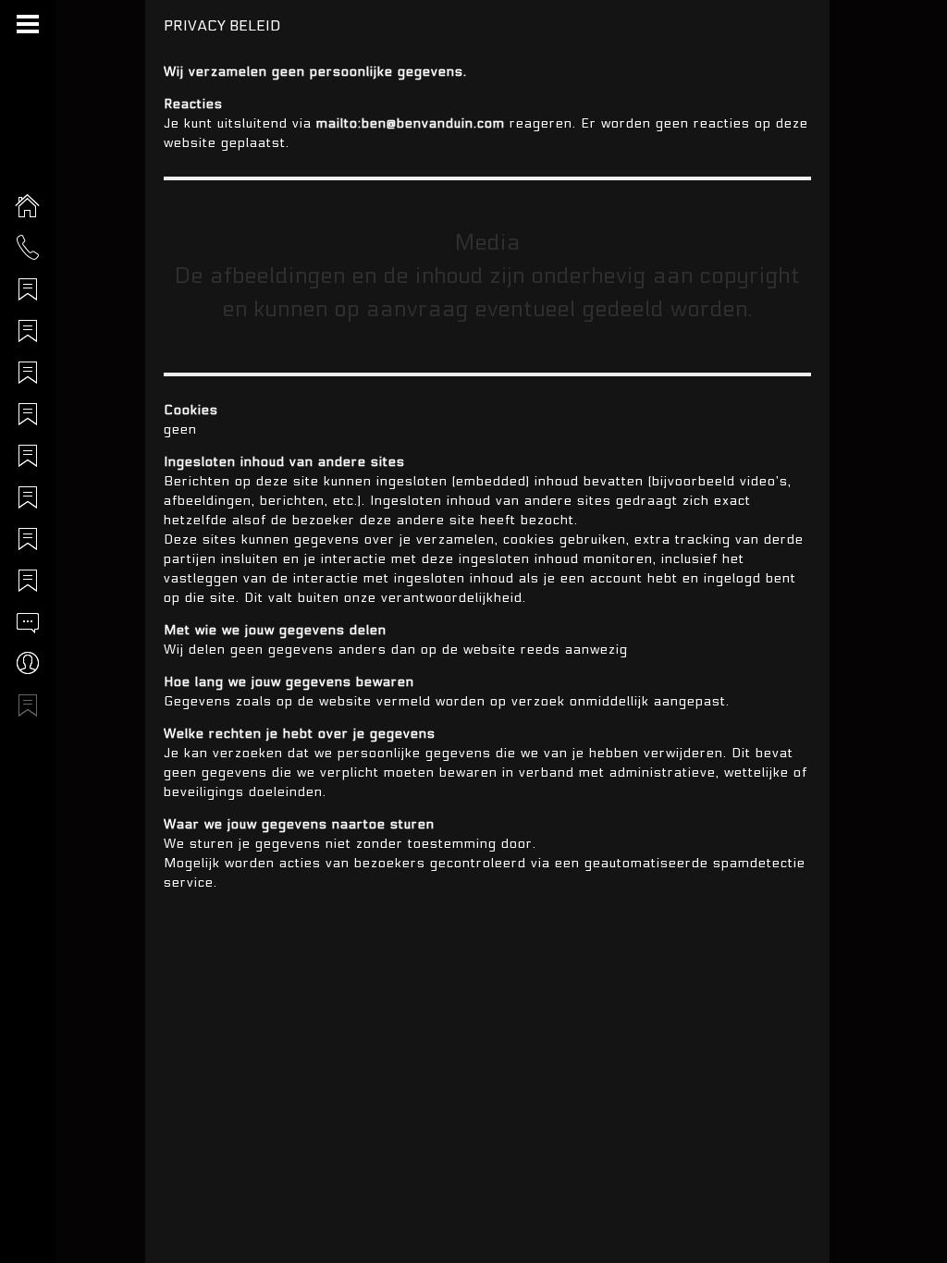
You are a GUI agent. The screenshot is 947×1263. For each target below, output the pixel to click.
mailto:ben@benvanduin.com (410, 123)
